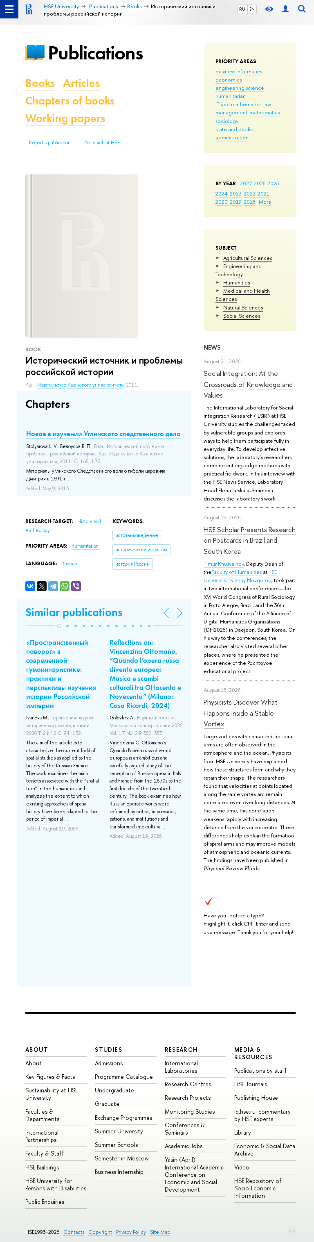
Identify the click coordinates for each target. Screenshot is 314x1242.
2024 (221, 193)
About (36, 1049)
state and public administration (234, 133)
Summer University (119, 1131)
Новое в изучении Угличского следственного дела (103, 433)
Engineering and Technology (238, 270)
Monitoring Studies (190, 1111)
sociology (226, 121)
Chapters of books (69, 100)
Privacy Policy (131, 1231)
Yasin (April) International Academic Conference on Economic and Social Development (194, 1174)
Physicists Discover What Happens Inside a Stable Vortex (241, 712)
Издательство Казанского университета (80, 385)
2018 (250, 201)
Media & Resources (253, 1053)
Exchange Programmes (123, 1117)
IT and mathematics (238, 104)
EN (252, 9)
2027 (246, 183)
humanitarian (230, 96)
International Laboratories (181, 1066)
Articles (81, 83)
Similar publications (73, 612)
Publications (95, 52)
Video (241, 1167)
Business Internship (119, 1172)
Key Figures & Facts (50, 1076)
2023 (236, 193)
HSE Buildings (42, 1167)
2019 (236, 201)
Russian (69, 563)
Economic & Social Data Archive (264, 1149)
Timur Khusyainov (224, 563)
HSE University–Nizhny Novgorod (240, 576)
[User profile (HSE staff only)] (285, 9)
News (212, 347)
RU (242, 9)
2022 (250, 193)
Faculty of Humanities (236, 572)
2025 (273, 183)
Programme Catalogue (124, 1076)
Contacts (73, 1231)
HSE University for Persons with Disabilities (55, 1184)
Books (40, 83)
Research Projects (188, 1097)
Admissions (109, 1063)
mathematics (264, 112)
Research (181, 1049)
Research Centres (188, 1084)
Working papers (65, 118)
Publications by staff (260, 1070)
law (267, 104)
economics (228, 79)
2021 (263, 193)
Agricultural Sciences (247, 258)
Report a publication (50, 142)
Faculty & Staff (44, 1153)
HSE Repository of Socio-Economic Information (258, 1188)
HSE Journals (250, 1084)
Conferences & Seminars (185, 1128)
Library (242, 1132)
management (231, 112)
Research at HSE (102, 142)
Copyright (100, 1231)
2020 (221, 201)
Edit (292, 1230)
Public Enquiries (44, 1202)
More (265, 201)
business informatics (238, 71)
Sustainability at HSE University (51, 1093)
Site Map (160, 1231)
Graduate (107, 1104)
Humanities (236, 282)
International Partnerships (41, 1136)
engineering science (239, 87)
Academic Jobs (183, 1146)
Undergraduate (114, 1090)
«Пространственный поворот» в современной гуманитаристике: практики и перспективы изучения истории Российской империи (61, 674)
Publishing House (256, 1097)
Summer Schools (116, 1145)
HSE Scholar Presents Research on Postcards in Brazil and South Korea (250, 540)
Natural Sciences (243, 307)
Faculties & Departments (42, 1115)
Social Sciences (241, 315)
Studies (108, 1049)
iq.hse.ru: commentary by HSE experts (262, 1115)
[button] (59, 626)
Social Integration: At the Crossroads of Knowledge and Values (248, 384)
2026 (259, 183)
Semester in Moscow (122, 1158)
